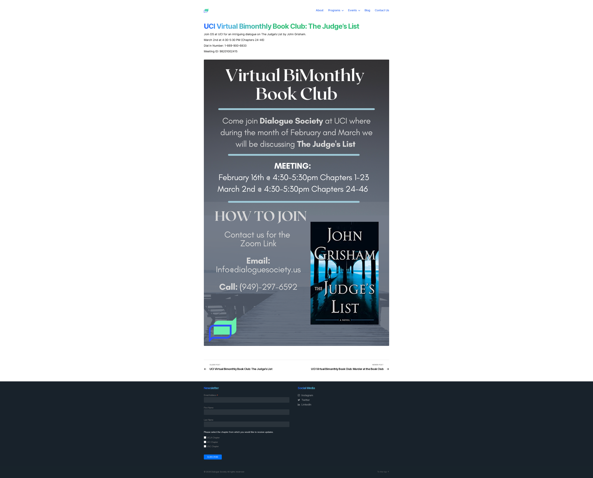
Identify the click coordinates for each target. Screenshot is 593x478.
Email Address (211, 395)
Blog (367, 10)
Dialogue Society (219, 472)
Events (352, 10)
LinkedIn (306, 404)
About (320, 10)
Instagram (307, 395)
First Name (208, 408)
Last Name (208, 420)
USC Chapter (213, 446)
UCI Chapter (212, 442)
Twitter (305, 399)
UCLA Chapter (213, 437)
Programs (334, 10)
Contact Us (382, 10)
